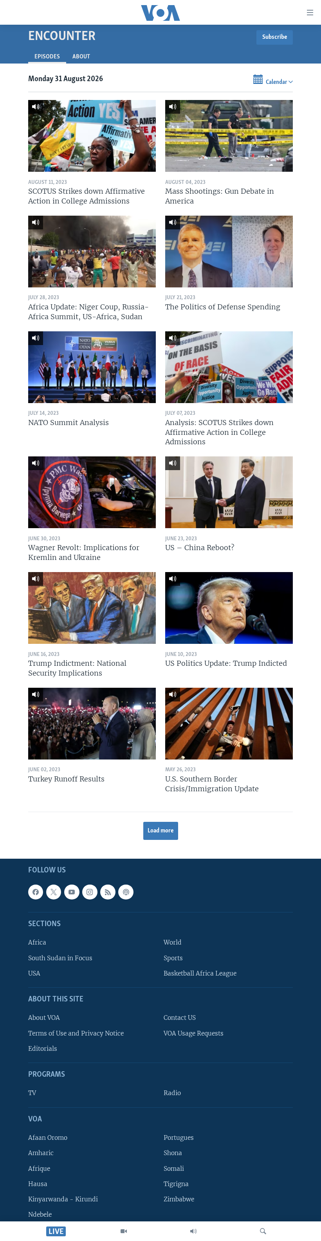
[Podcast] (125, 891)
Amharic (41, 1153)
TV (32, 1093)
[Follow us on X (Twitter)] (53, 891)
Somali (174, 1168)
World (173, 942)
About (81, 57)
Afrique (39, 1168)
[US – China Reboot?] (229, 492)
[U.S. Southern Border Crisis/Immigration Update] (229, 723)
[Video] (123, 1231)
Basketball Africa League (200, 973)
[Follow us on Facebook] (35, 891)
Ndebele (40, 1214)
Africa (37, 942)
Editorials (42, 1048)
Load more (161, 831)
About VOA (44, 1017)
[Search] (263, 1231)
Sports (173, 957)
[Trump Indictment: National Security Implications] (92, 608)
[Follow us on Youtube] (71, 891)
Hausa (37, 1183)
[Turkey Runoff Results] (92, 723)
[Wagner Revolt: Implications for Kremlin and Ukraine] (92, 492)
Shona (173, 1153)
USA (34, 973)
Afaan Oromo (47, 1137)
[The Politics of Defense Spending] (229, 251)
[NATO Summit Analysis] (92, 367)
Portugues (179, 1137)
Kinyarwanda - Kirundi (63, 1199)
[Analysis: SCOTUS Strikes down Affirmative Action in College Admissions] (229, 367)
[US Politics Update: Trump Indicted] (229, 608)
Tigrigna (176, 1183)
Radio (172, 1093)
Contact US (180, 1017)
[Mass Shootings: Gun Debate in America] (229, 136)
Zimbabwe (179, 1199)
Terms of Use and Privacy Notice (76, 1033)
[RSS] (107, 891)
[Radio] (193, 1231)
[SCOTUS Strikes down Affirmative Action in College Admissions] (92, 136)
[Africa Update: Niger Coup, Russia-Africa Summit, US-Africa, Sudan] (92, 251)
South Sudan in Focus (60, 957)
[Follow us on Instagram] (89, 891)
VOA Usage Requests (194, 1033)
